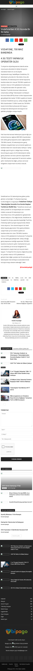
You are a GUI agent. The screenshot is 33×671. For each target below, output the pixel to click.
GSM (30, 277)
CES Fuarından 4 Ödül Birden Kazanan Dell (14, 530)
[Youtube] (30, 658)
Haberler (10, 26)
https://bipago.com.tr (16, 323)
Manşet (14, 26)
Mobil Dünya (4, 609)
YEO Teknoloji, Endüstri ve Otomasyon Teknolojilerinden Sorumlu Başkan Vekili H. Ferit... (21, 547)
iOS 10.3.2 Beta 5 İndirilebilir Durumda (21, 588)
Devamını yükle (16, 536)
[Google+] (9, 341)
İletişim (16, 666)
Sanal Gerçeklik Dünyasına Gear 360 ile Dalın (8, 302)
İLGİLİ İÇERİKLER (6, 348)
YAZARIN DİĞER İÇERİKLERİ (21, 348)
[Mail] (20, 341)
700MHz (17, 277)
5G (12, 277)
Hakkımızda (4, 664)
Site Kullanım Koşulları (25, 664)
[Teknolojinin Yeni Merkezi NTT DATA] (5, 390)
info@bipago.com (22, 650)
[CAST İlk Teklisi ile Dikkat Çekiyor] (5, 365)
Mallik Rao (16, 280)
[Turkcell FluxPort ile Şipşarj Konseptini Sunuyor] (5, 574)
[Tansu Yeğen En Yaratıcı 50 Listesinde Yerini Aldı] (5, 582)
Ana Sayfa (3, 9)
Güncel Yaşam (4, 26)
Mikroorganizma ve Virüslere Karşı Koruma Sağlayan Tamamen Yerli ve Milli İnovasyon (21, 398)
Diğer (2, 616)
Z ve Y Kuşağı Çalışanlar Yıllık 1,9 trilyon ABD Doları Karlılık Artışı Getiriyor (20, 373)
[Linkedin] (16, 341)
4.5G (9, 277)
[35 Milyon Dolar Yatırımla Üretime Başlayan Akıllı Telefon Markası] (5, 382)
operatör (22, 280)
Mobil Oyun (4, 619)
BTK (26, 277)
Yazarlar (11, 664)
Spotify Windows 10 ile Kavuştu (11, 514)
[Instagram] (13, 341)
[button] (30, 2)
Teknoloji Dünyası (6, 606)
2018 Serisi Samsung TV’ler (11, 486)
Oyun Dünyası (4, 614)
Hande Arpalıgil (6, 34)
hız (11, 280)
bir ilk (22, 277)
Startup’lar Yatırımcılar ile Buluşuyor (12, 522)
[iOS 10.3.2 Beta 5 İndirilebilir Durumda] (5, 590)
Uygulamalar (4, 611)
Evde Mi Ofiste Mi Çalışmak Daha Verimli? (20, 502)
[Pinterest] (23, 341)
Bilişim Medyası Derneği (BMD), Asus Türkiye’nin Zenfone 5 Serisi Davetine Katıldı (19, 494)
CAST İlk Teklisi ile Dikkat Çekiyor (21, 363)
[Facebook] (5, 341)
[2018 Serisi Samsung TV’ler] (16, 481)
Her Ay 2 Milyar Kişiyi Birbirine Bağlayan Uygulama (24, 302)
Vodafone (4, 282)
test (27, 280)
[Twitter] (27, 341)
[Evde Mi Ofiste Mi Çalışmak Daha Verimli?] (4, 503)
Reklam (16, 664)
